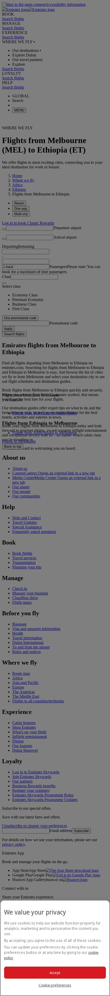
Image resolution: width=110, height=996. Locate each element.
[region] (55, 948)
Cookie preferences (55, 985)
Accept (55, 972)
